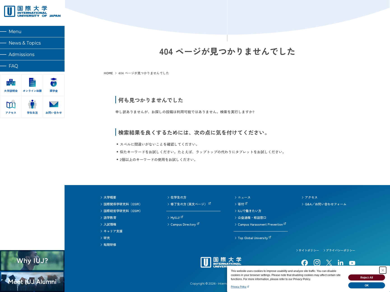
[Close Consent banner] (382, 270)
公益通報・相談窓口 (252, 217)
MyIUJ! (175, 217)
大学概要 (110, 197)
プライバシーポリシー (340, 250)
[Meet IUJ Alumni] (32, 281)
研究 (107, 237)
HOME (108, 73)
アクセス (311, 197)
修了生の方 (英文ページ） (189, 204)
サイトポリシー (309, 250)
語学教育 (110, 217)
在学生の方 (178, 197)
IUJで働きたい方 (249, 210)
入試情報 (110, 224)
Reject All (366, 277)
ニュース (244, 197)
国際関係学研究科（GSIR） (123, 204)
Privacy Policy (238, 286)
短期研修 (110, 244)
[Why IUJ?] (32, 260)
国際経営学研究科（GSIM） (123, 210)
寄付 (241, 204)
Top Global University (253, 237)
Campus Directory (183, 224)
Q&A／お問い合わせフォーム (325, 204)
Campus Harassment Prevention (260, 224)
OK (367, 285)
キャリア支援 (113, 231)
